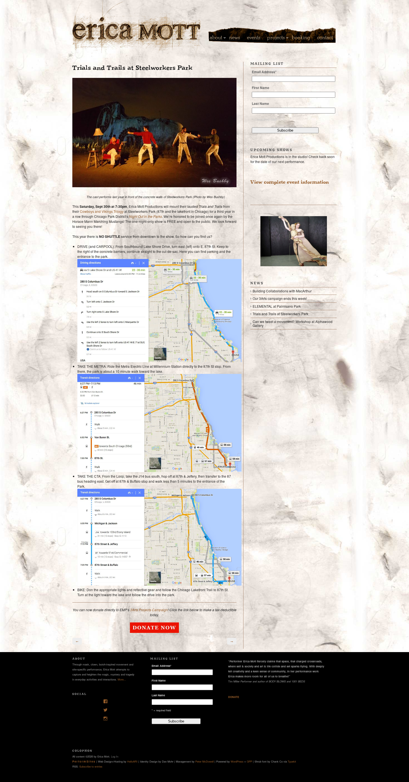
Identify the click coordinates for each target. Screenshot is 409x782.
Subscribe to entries (90, 766)
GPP (249, 761)
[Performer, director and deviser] (136, 55)
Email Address (264, 71)
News (234, 37)
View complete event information (289, 181)
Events (253, 37)
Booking (301, 37)
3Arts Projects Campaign (149, 609)
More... (122, 679)
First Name (260, 87)
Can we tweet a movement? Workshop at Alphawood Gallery (292, 323)
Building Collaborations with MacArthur (282, 290)
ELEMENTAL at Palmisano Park (277, 306)
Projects (276, 37)
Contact (325, 37)
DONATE (233, 697)
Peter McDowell (204, 761)
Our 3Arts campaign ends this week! (280, 298)
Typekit (292, 761)
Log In (114, 756)
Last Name (260, 103)
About (215, 37)
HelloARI (132, 761)
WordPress (237, 761)
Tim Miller (276, 671)
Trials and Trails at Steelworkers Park (280, 313)
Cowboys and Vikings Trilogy (102, 211)
